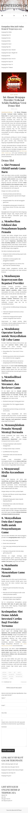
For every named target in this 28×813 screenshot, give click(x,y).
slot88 (11, 678)
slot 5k (19, 672)
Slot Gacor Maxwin (11, 49)
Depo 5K (8, 35)
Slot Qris (8, 38)
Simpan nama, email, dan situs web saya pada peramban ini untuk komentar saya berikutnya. (13, 723)
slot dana (4, 674)
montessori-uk (7, 682)
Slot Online (9, 32)
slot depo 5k (19, 674)
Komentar (4, 727)
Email (3, 705)
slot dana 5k (11, 674)
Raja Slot (8, 47)
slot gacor (4, 676)
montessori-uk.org (6, 112)
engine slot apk (14, 764)
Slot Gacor (8, 44)
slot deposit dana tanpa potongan (14, 770)
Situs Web (4, 713)
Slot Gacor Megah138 (11, 52)
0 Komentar (24, 682)
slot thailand (5, 678)
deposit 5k (4, 795)
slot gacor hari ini (5, 798)
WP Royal (19, 810)
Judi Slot (8, 55)
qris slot (3, 797)
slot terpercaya (19, 676)
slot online (11, 676)
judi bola (4, 672)
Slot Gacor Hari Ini (10, 58)
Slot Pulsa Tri (9, 64)
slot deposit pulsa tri (6, 800)
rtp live (10, 672)
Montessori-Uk (14, 5)
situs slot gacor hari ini (13, 767)
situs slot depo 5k (10, 772)
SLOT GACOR (14, 94)
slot (14, 672)
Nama (3, 698)
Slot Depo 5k (9, 61)
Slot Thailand (9, 67)
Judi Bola (8, 41)
